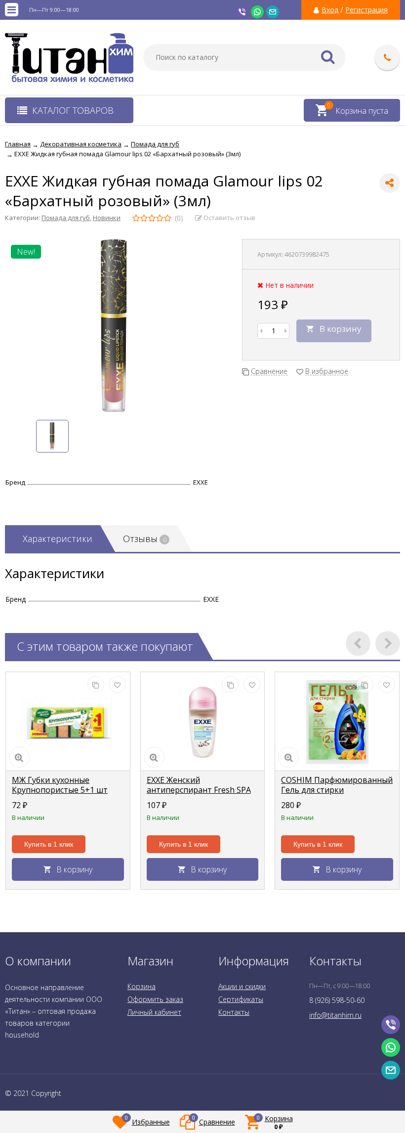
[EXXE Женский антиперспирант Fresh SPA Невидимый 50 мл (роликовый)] (203, 721)
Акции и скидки (242, 986)
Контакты (233, 1012)
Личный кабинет (154, 1012)
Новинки (107, 217)
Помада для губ (65, 217)
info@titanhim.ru (335, 1015)
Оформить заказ (155, 999)
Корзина (141, 986)
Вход (330, 10)
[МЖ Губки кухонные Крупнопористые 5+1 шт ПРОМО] (68, 721)
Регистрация (366, 10)
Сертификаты (240, 999)
